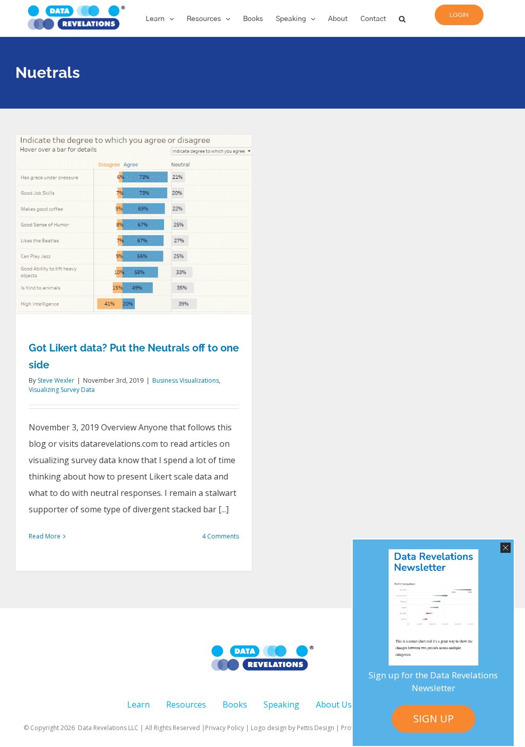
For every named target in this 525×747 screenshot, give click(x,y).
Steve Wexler (55, 380)
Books (235, 704)
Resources (186, 704)
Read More (44, 536)
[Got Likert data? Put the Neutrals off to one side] (134, 224)
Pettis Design (315, 727)
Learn (138, 704)
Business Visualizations (185, 380)
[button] (402, 18)
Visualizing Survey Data (62, 389)
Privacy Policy (224, 727)
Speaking (281, 704)
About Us (334, 704)
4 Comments (220, 536)
